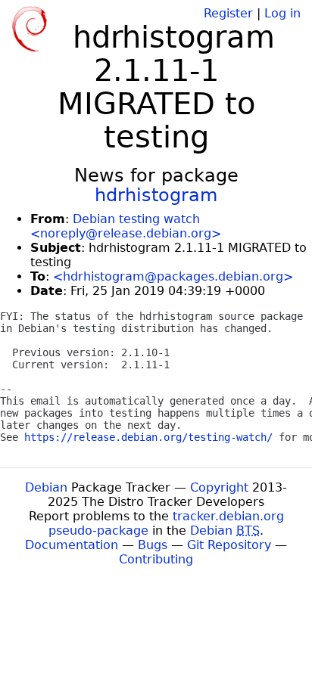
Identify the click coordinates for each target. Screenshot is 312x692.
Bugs (152, 545)
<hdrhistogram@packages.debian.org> (173, 276)
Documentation (71, 545)
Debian (46, 487)
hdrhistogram (156, 195)
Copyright (219, 487)
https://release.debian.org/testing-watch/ (148, 437)
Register (228, 13)
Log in (282, 13)
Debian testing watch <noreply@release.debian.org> (125, 226)
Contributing (156, 559)
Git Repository (229, 545)
